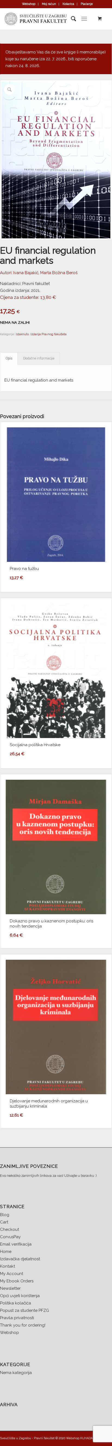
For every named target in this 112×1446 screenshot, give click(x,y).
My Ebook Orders (16, 1281)
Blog (4, 1214)
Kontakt (7, 1266)
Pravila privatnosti (17, 1317)
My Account (11, 1273)
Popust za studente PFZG (24, 1310)
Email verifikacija (16, 1244)
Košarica (68, 4)
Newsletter (10, 1288)
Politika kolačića (15, 1303)
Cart (4, 1222)
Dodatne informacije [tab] (38, 358)
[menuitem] (28, 4)
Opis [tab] (9, 358)
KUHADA (86, 1438)
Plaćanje (87, 4)
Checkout (9, 1229)
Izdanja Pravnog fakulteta (48, 334)
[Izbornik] (84, 18)
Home (5, 1251)
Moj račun (49, 4)
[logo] (45, 19)
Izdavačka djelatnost (20, 1258)
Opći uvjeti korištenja (20, 1295)
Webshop (28, 4)
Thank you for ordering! (22, 1325)
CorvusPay (10, 1236)
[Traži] (71, 19)
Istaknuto (22, 334)
